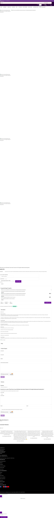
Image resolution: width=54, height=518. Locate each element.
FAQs (2, 343)
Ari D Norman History (3, 461)
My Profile (1, 483)
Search (51, 3)
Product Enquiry (4, 348)
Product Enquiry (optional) (4, 362)
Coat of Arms (2, 469)
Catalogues (1, 464)
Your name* (2, 350)
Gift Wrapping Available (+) (5, 280)
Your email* (2, 354)
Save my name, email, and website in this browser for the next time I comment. (12, 409)
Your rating (2, 392)
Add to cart (18, 281)
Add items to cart (47, 302)
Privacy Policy (2, 475)
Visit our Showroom (2, 478)
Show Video (50, 265)
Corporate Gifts (2, 467)
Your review (2, 395)
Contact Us (1, 480)
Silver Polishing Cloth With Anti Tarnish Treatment (8, 298)
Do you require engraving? (4, 274)
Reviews (2, 381)
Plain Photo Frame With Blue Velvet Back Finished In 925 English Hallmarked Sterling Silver (13, 291)
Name (2, 405)
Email (27, 405)
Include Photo (2, 278)
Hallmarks (1, 462)
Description (3, 309)
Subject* (2, 358)
